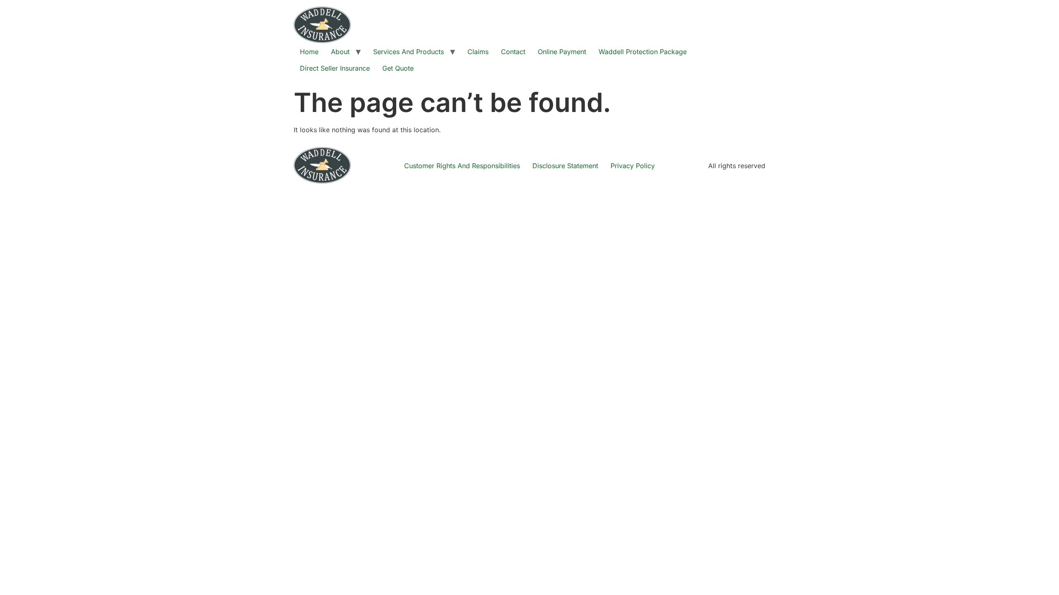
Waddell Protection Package (643, 52)
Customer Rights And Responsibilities (462, 166)
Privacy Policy (633, 166)
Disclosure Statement (565, 166)
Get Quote (398, 68)
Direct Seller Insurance (335, 68)
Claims (478, 52)
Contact (513, 52)
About (340, 52)
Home (309, 52)
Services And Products (408, 52)
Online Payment (562, 52)
